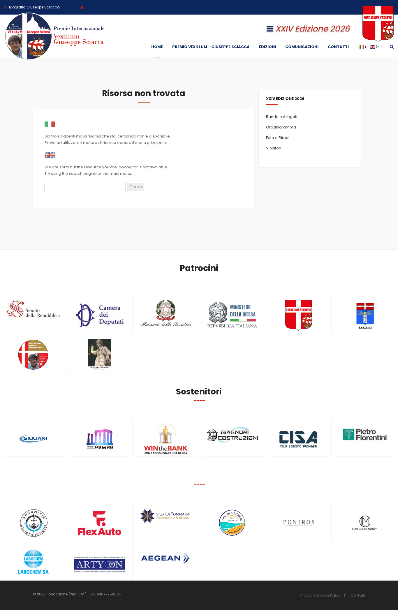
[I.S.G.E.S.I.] (364, 315)
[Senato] (33, 309)
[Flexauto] (99, 523)
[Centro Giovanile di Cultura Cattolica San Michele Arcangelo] (99, 354)
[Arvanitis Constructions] (33, 523)
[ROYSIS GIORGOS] (99, 562)
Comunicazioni (301, 47)
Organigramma (281, 127)
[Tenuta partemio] (165, 516)
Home (157, 47)
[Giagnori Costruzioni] (232, 434)
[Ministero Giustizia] (165, 314)
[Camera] (99, 315)
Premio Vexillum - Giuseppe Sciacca (211, 47)
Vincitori (273, 148)
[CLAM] (364, 523)
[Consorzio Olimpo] (99, 437)
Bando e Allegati (281, 116)
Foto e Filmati (278, 137)
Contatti (338, 47)
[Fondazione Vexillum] (298, 315)
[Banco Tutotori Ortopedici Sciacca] (33, 354)
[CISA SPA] (298, 438)
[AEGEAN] (165, 558)
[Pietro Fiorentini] (364, 434)
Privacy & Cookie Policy (320, 595)
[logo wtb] (165, 438)
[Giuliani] (33, 438)
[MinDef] (232, 315)
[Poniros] (298, 523)
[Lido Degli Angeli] (232, 523)
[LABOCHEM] (33, 562)
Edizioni (267, 47)
